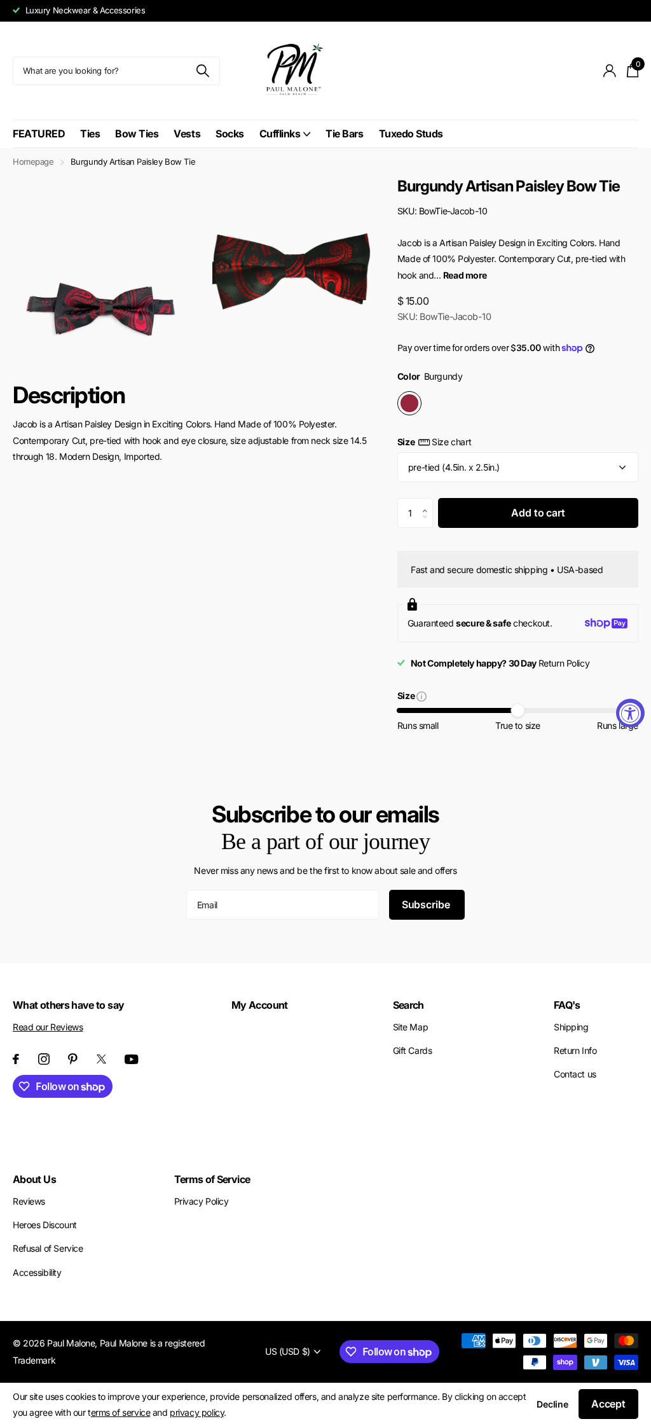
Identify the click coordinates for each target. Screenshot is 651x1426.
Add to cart (538, 512)
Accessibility (37, 1272)
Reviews (29, 1201)
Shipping (571, 1026)
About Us (34, 1179)
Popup (421, 695)
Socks (230, 133)
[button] (428, 502)
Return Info (575, 1050)
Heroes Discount (45, 1224)
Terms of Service (212, 1179)
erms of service (121, 1412)
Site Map (410, 1026)
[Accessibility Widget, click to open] (630, 713)
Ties (90, 133)
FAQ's (567, 1005)
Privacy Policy (201, 1201)
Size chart (451, 441)
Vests (187, 133)
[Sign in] (610, 71)
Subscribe (427, 904)
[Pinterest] (73, 1059)
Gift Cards (412, 1050)
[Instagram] (44, 1059)
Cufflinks (280, 133)
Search (408, 1005)
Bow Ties (136, 133)
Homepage (33, 161)
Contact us (575, 1074)
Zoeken (202, 71)
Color (430, 376)
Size (434, 441)
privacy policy (197, 1412)
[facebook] (16, 1059)
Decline (552, 1404)
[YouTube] (132, 1059)
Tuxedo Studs (411, 133)
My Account (259, 1005)
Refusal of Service (48, 1248)
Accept (608, 1403)
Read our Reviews (48, 1026)
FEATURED (39, 133)
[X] (101, 1059)
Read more (465, 275)
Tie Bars (344, 133)
